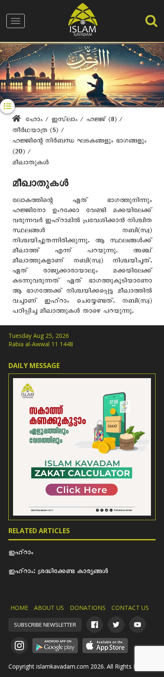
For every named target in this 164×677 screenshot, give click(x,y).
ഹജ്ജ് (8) (102, 120)
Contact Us (130, 608)
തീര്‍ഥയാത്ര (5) (36, 131)
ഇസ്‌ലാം (65, 120)
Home (19, 608)
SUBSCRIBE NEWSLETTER (45, 624)
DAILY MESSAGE (34, 365)
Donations (88, 608)
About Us (49, 608)
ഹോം (34, 120)
